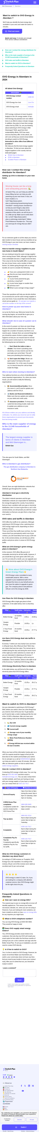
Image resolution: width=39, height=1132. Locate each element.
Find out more (13, 31)
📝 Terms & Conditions (9, 1098)
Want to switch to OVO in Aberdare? (18, 63)
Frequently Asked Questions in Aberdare (19, 66)
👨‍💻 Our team (6, 1087)
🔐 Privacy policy (7, 1096)
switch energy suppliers (10, 766)
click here (10, 986)
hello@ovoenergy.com (9, 777)
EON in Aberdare (14, 157)
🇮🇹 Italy (5, 1108)
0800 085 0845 (26, 804)
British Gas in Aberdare (16, 155)
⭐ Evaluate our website (9, 1093)
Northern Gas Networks (19, 469)
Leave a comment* (9, 968)
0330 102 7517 (23, 783)
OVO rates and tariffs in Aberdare (17, 60)
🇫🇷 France (5, 1106)
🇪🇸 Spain (5, 1109)
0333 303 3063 (13, 774)
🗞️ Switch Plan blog (8, 1086)
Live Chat (31, 102)
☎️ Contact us (6, 1089)
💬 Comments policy (8, 1099)
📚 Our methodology (8, 1090)
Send (19, 980)
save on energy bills (30, 912)
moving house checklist (10, 244)
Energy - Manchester (8, 1131)
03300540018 (25, 759)
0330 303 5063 (33, 97)
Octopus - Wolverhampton (27, 1131)
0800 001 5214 (26, 815)
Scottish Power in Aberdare (17, 159)
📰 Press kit (6, 1095)
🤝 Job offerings (7, 1092)
